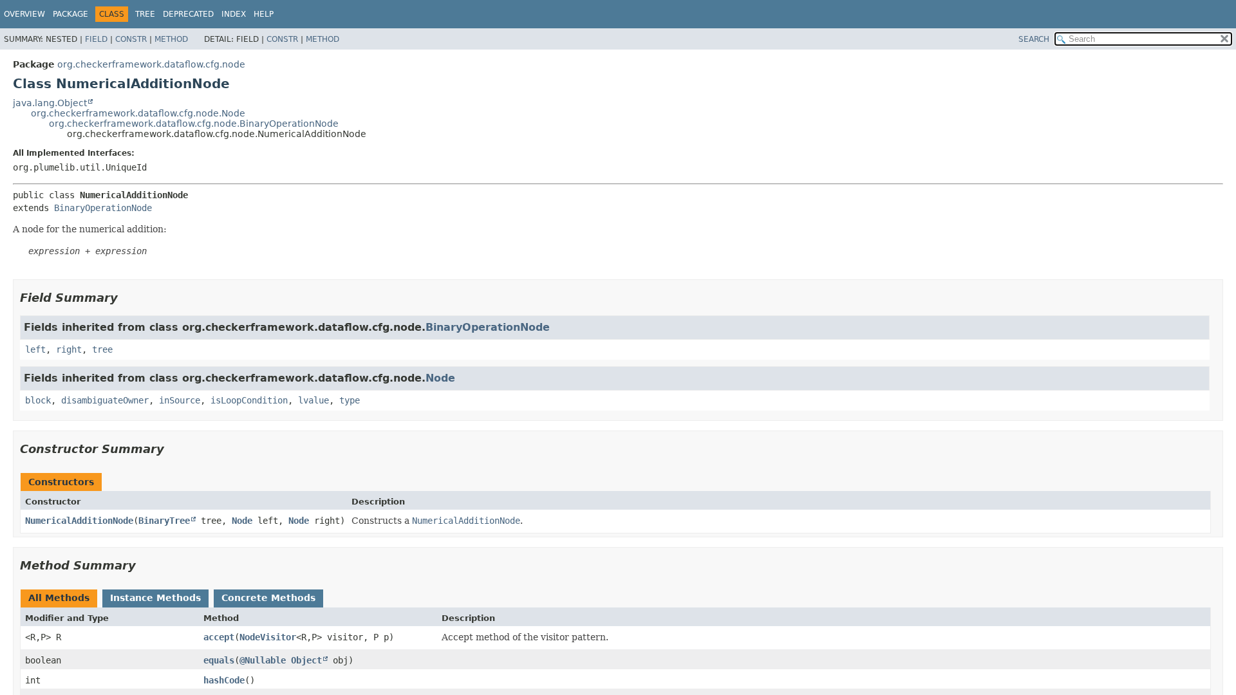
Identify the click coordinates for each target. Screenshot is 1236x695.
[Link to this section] (127, 297)
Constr (131, 39)
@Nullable (262, 660)
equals (218, 660)
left (35, 349)
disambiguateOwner (105, 400)
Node (440, 378)
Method (171, 39)
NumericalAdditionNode (79, 520)
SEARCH (1033, 39)
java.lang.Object (50, 103)
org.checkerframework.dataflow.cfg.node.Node (138, 113)
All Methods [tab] (58, 598)
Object (306, 660)
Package (70, 14)
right (69, 349)
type (349, 400)
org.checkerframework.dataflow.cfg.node (151, 64)
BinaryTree (164, 520)
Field (96, 39)
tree (102, 349)
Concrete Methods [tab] (268, 598)
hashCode (224, 680)
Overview (24, 14)
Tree (145, 14)
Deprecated (188, 14)
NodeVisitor (267, 637)
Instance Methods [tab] (155, 598)
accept (218, 637)
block (38, 400)
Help (264, 14)
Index (233, 14)
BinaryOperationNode (103, 208)
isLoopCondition (249, 400)
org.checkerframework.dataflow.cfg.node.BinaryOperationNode (194, 123)
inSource (179, 400)
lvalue (313, 400)
